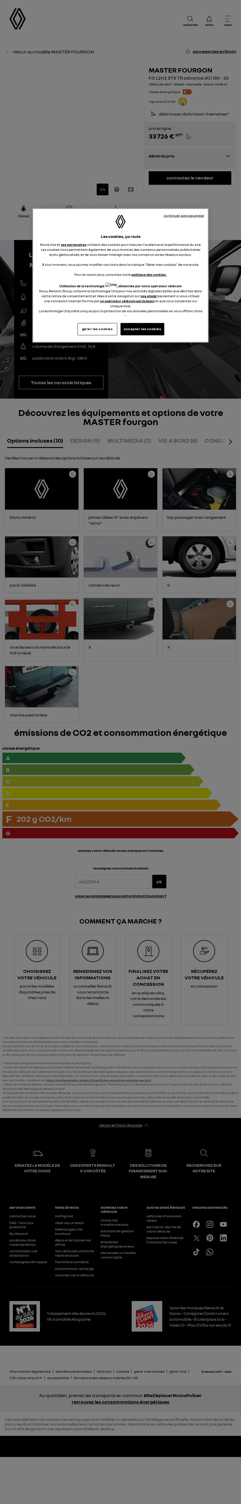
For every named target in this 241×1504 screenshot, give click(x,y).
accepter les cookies (142, 329)
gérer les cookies (97, 329)
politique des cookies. (149, 274)
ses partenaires (73, 244)
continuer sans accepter (184, 216)
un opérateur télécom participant (127, 301)
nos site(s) (148, 296)
